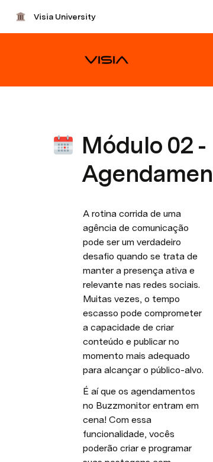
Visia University (64, 16)
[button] (89, 118)
